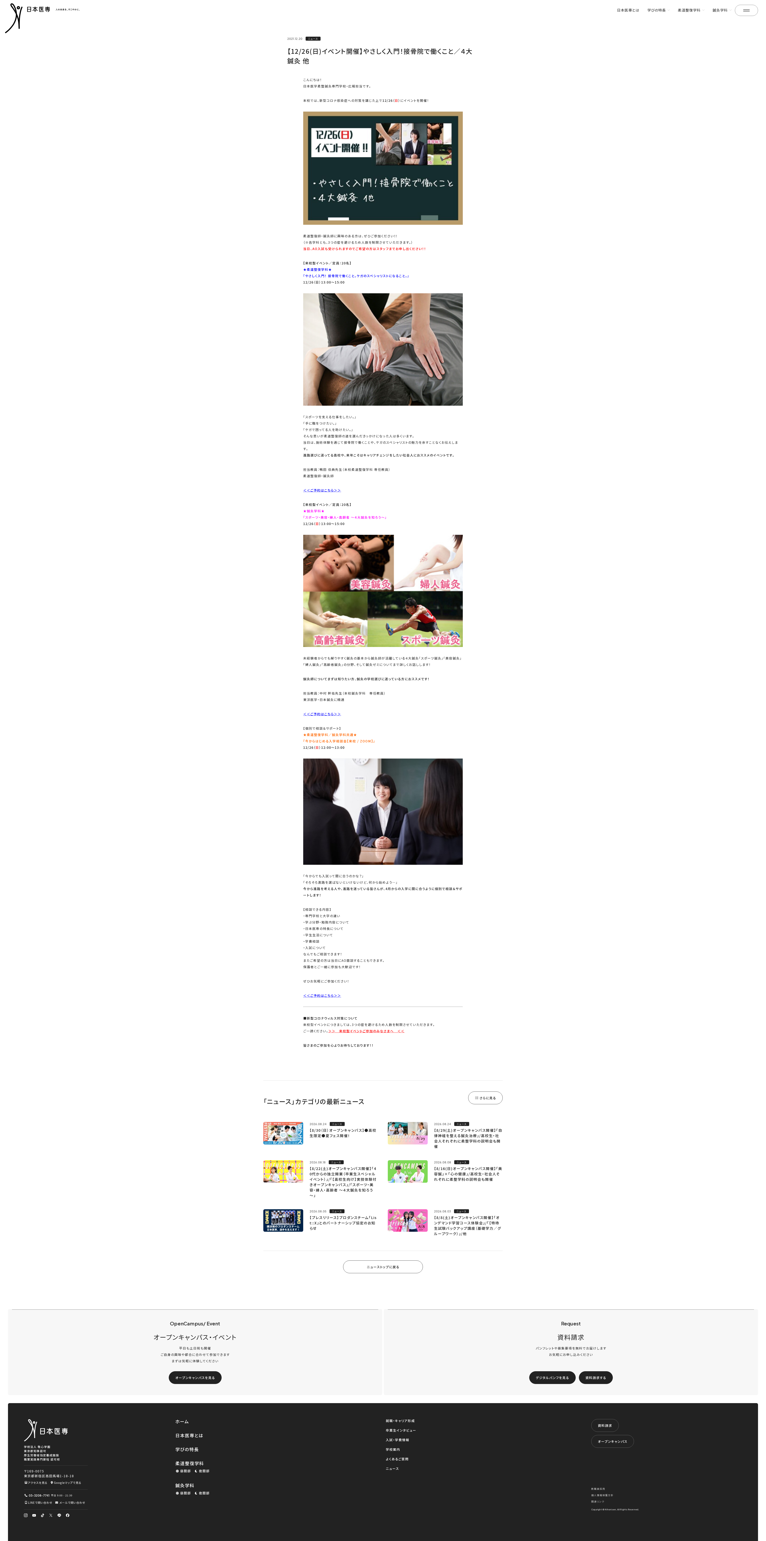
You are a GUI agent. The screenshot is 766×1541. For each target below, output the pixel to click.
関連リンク (597, 1501)
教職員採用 (598, 1488)
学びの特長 (187, 1449)
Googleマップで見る (67, 1483)
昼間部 (185, 1470)
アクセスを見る (37, 1483)
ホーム (182, 1421)
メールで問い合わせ (72, 1503)
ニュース (392, 1468)
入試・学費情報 (397, 1439)
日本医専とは (628, 10)
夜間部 (204, 1470)
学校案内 (393, 1449)
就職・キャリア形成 (400, 1420)
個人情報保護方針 (602, 1495)
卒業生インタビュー (401, 1430)
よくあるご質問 (397, 1459)
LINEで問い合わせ (40, 1503)
